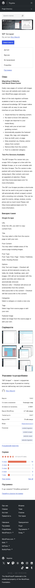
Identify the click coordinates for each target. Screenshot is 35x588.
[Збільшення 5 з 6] (30, 348)
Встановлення (9, 60)
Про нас (5, 506)
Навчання (5, 522)
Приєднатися (23, 522)
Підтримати (23, 529)
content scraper (27, 432)
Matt (4, 542)
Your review (6, 479)
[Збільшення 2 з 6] (14, 348)
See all (30, 479)
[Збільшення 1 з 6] (14, 333)
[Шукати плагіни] (22, 16)
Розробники (6, 529)
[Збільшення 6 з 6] (30, 363)
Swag (21, 533)
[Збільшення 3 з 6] (14, 361)
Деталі (6, 50)
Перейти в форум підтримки (12, 494)
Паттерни (22, 516)
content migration (27, 428)
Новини (5, 509)
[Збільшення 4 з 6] (30, 333)
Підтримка (8, 70)
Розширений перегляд (10, 446)
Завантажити (8, 42)
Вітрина (21, 506)
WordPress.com (8, 539)
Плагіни (21, 513)
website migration (27, 440)
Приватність (6, 516)
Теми (20, 509)
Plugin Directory (7, 9)
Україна (9, 558)
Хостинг (5, 513)
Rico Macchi (15, 37)
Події (20, 526)
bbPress (6, 546)
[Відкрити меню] (32, 3)
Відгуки (7, 55)
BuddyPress (7, 549)
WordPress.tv (8, 533)
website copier (28, 436)
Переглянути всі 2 (27, 423)
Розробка (7, 65)
